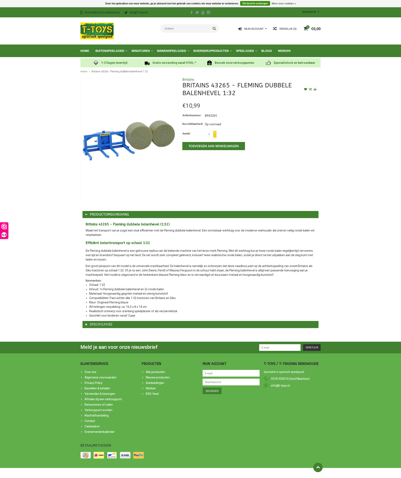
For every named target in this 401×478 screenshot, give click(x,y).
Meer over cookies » (284, 3)
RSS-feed (152, 393)
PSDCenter (127, 473)
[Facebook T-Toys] (191, 13)
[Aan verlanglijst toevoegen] (305, 90)
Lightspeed (155, 473)
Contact (90, 421)
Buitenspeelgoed (109, 50)
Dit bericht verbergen (255, 3)
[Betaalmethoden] (85, 455)
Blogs (266, 50)
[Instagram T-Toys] (208, 13)
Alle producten (155, 372)
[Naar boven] (318, 467)
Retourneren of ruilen (99, 404)
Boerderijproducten (211, 50)
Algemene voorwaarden (101, 377)
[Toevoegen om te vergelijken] (310, 90)
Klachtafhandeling (97, 415)
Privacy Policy (94, 383)
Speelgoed (245, 50)
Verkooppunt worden (98, 410)
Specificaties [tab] (101, 324)
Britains (188, 80)
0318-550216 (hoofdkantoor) (290, 378)
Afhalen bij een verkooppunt (103, 399)
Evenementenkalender (100, 431)
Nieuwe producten (158, 377)
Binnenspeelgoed (171, 50)
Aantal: (186, 133)
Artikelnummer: (191, 115)
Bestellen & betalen (97, 388)
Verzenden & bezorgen (100, 393)
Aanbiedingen (155, 383)
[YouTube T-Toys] (202, 13)
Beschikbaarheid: (192, 124)
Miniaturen (141, 50)
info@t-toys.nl (280, 385)
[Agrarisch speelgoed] (97, 30)
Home (84, 50)
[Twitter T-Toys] (197, 13)
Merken (284, 50)
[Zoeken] (214, 28)
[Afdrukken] (315, 90)
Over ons (90, 372)
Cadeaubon (92, 426)
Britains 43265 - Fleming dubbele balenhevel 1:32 (119, 71)
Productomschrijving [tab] (109, 214)
